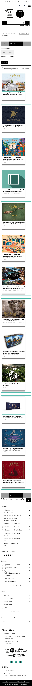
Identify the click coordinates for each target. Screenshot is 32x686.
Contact (7, 684)
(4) (15, 586)
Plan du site (14, 684)
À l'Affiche (7, 673)
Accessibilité (23, 684)
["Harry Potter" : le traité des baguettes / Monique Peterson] (13, 406)
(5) (15, 612)
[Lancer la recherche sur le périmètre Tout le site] (27, 23)
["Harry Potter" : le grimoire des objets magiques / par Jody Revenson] (13, 438)
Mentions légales (23, 682)
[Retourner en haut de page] (28, 500)
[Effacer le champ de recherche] (23, 23)
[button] (20, 5)
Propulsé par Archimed (10, 682)
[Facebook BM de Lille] (11, 662)
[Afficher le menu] (29, 5)
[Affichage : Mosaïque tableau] (13, 43)
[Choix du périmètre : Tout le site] (4, 23)
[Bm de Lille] (9, 13)
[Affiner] (20, 44)
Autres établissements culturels (15, 676)
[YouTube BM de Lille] (20, 662)
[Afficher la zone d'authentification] (24, 5)
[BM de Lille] (20, 13)
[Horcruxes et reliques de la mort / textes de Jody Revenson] (13, 309)
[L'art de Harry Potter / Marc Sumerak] (13, 373)
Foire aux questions (11, 641)
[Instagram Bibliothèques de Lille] (16, 662)
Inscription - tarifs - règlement (14, 636)
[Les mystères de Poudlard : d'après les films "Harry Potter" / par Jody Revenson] (13, 244)
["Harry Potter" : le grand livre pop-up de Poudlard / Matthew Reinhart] (13, 341)
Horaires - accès (9, 634)
